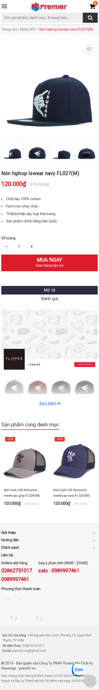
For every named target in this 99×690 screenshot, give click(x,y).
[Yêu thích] (89, 49)
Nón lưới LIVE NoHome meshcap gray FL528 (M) (22, 492)
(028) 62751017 (33, 645)
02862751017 (16, 571)
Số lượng (8, 238)
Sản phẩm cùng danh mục (30, 425)
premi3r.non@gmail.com (29, 651)
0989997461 (15, 579)
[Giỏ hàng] (92, 7)
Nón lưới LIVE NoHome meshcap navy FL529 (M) (71, 492)
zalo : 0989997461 (58, 571)
